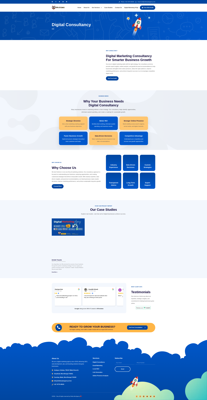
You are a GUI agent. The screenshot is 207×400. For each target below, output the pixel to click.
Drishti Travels (57, 260)
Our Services (96, 7)
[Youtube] (147, 396)
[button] (122, 296)
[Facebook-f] (137, 396)
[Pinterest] (154, 396)
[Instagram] (140, 396)
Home (79, 7)
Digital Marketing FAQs (131, 7)
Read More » (55, 272)
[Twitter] (151, 396)
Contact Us (118, 7)
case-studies (108, 7)
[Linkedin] (144, 396)
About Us (86, 7)
